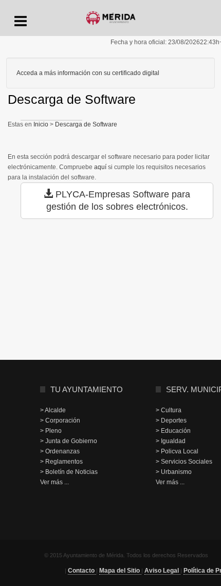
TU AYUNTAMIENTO (86, 389)
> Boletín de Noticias (69, 471)
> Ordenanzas (60, 451)
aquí (100, 167)
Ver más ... (54, 482)
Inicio (41, 124)
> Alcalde (53, 410)
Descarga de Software (85, 124)
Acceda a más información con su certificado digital (87, 73)
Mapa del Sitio (120, 570)
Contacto (82, 570)
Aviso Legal (162, 570)
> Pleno (51, 430)
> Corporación (60, 420)
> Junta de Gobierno (68, 441)
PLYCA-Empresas (93, 194)
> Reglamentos (61, 461)
